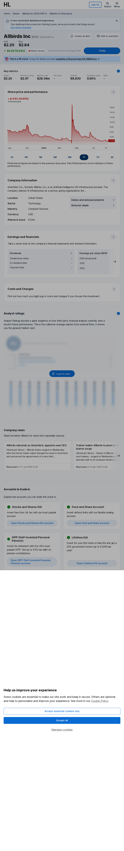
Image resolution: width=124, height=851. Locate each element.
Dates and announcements (87, 199)
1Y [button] (84, 157)
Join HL (95, 4)
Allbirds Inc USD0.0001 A (34, 13)
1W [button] (26, 157)
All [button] (112, 157)
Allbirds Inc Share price (61, 13)
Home (7, 13)
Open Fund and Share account (92, 523)
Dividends (15, 253)
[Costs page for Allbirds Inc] (62, 292)
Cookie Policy (99, 701)
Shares (16, 13)
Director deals (80, 205)
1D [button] (12, 157)
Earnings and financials (23, 236)
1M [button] (40, 157)
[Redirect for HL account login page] (62, 373)
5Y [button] (98, 157)
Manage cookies (62, 729)
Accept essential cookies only (62, 711)
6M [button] (69, 157)
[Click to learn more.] (118, 71)
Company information (22, 180)
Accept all (62, 720)
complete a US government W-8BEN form (76, 59)
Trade (102, 50)
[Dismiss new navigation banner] (116, 20)
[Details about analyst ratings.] (118, 313)
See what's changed (21, 27)
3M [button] (55, 157)
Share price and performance (27, 91)
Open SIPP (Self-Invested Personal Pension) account (30, 562)
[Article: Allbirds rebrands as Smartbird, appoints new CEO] (37, 455)
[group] (62, 157)
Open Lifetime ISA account (92, 563)
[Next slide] (111, 261)
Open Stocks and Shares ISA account (32, 523)
